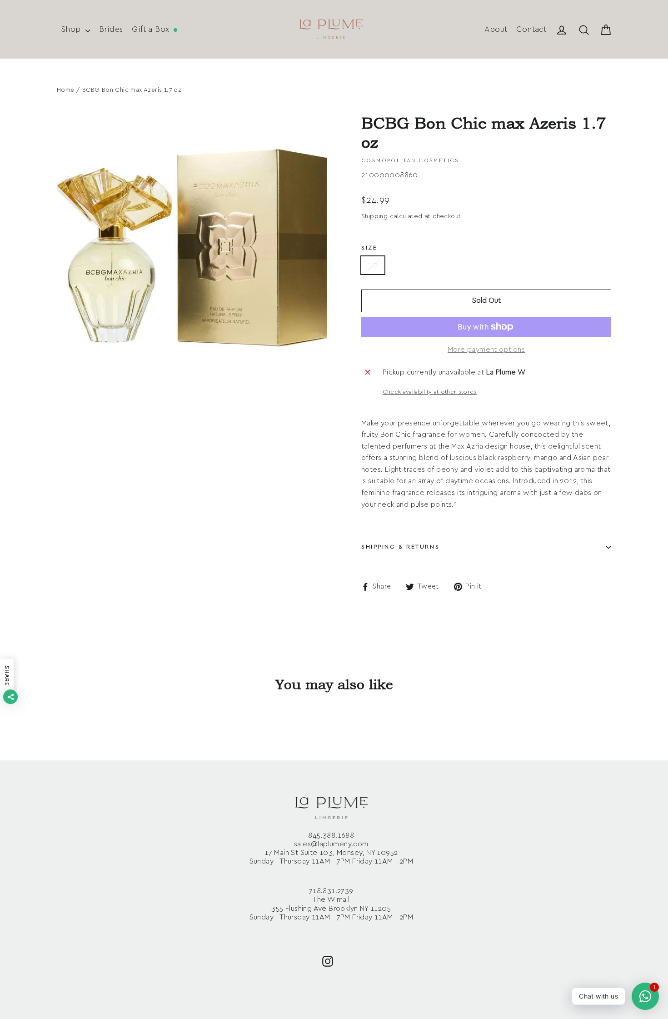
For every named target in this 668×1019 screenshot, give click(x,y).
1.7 (373, 265)
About (495, 29)
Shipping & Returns (400, 547)
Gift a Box (151, 29)
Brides (111, 29)
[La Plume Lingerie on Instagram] (327, 960)
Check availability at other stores (430, 392)
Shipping (374, 216)
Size (369, 248)
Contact (531, 29)
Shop (72, 29)
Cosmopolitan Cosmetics (410, 160)
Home (66, 90)
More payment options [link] (486, 349)
